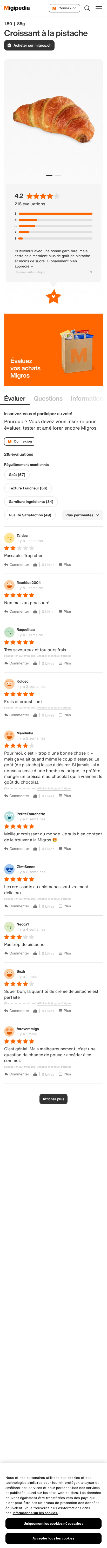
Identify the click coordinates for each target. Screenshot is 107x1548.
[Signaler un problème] (90, 272)
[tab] (15, 398)
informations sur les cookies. (35, 1512)
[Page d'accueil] (17, 8)
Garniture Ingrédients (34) (31, 501)
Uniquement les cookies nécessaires (53, 1523)
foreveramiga (28, 1028)
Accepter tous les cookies (53, 1538)
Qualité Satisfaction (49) (30, 515)
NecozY (23, 924)
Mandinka (25, 733)
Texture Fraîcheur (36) (28, 488)
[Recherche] (87, 8)
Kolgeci (23, 681)
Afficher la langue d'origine (54, 656)
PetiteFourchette (31, 813)
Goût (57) (17, 474)
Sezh (21, 971)
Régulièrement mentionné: (26, 464)
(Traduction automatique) (20, 656)
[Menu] (99, 8)
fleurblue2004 (29, 582)
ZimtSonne (26, 866)
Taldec (22, 535)
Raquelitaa (26, 629)
